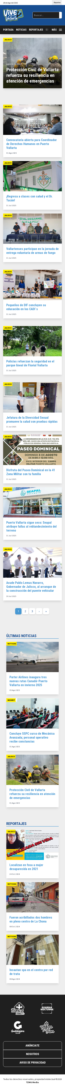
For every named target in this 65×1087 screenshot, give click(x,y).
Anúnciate (32, 1045)
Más (54, 29)
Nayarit (11, 700)
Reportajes (36, 29)
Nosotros (32, 1054)
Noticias (21, 29)
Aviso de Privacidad (33, 1062)
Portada (8, 29)
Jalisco (8, 39)
